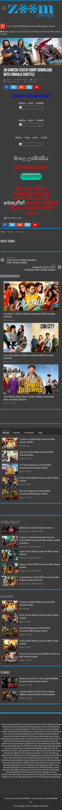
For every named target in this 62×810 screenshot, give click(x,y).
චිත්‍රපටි (13, 31)
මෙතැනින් (14, 202)
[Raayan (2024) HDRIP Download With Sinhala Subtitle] (10, 568)
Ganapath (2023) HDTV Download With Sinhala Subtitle (40, 267)
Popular (16, 432)
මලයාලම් (42, 80)
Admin (9, 80)
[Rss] (31, 802)
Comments (29, 432)
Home (5, 31)
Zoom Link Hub (23, 798)
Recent (6, 432)
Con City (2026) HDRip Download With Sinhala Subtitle (30, 26)
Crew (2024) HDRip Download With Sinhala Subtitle (21, 260)
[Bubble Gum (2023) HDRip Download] (10, 530)
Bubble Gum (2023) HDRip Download (36, 528)
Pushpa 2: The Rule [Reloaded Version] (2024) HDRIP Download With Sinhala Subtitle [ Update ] (39, 540)
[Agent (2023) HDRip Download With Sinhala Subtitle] (10, 555)
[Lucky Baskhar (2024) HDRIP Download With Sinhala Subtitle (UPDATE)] (10, 581)
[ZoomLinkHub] (31, 10)
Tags (40, 432)
